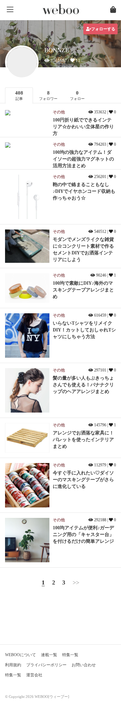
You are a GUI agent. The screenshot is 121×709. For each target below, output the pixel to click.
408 (19, 95)
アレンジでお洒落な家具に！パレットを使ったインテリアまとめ (83, 439)
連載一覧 (49, 654)
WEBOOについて (20, 654)
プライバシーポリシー (46, 665)
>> (76, 582)
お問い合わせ (84, 665)
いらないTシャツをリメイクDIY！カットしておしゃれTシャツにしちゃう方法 (84, 330)
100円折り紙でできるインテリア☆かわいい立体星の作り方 (83, 126)
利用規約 (13, 665)
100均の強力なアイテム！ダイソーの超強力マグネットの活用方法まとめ (83, 159)
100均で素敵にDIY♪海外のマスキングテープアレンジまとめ (83, 290)
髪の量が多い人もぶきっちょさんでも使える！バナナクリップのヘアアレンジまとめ (83, 385)
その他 (59, 112)
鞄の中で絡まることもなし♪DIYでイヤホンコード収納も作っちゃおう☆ (84, 191)
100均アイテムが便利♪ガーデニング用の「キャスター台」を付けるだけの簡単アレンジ (83, 534)
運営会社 (34, 675)
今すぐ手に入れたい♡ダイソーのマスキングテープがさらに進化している (83, 479)
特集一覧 (70, 654)
